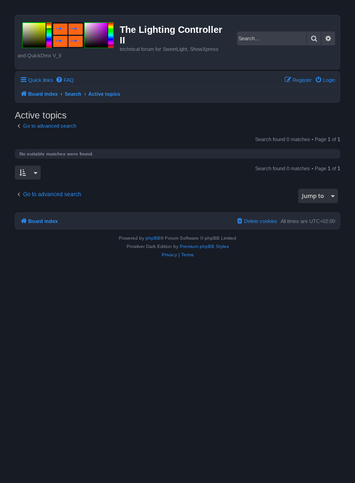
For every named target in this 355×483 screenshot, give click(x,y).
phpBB (153, 238)
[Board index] (69, 33)
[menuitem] (64, 80)
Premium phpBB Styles (204, 246)
